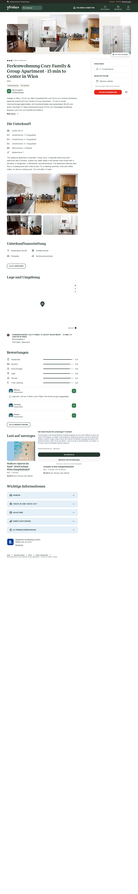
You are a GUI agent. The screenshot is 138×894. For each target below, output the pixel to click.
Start (8, 555)
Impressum (19, 545)
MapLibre (71, 328)
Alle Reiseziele (19, 555)
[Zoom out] (75, 288)
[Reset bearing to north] (75, 291)
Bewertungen (126, 1)
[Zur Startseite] (13, 8)
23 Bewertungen (18, 92)
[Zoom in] (75, 285)
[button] (11, 114)
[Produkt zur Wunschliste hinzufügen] (126, 92)
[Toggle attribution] (75, 328)
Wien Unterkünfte (42, 555)
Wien (30, 555)
